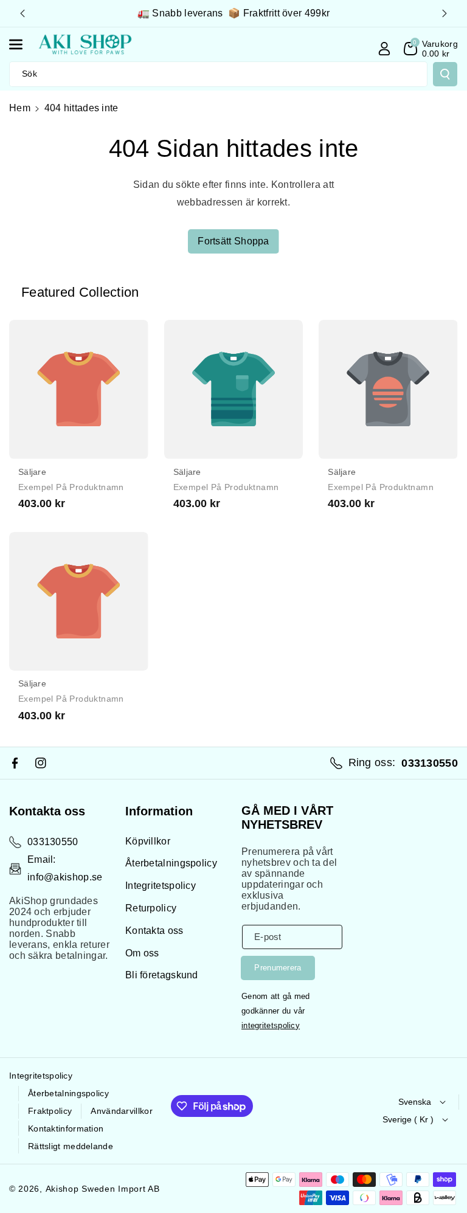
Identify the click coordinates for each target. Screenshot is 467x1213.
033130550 (52, 842)
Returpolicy (150, 908)
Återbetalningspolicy (171, 863)
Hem (19, 108)
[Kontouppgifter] (384, 48)
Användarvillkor (122, 1111)
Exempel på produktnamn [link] (71, 487)
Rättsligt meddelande (70, 1146)
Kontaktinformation (65, 1128)
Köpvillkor (147, 841)
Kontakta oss (154, 930)
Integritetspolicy (160, 885)
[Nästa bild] (444, 13)
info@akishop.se (65, 877)
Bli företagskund (161, 975)
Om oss (142, 953)
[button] (22, 44)
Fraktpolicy (50, 1111)
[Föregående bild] (22, 13)
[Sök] (445, 74)
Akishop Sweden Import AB (103, 1189)
